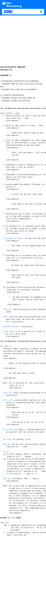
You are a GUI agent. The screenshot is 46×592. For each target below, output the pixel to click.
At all (6, 451)
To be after (8, 331)
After (5, 317)
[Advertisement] (23, 39)
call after (18, 238)
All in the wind (10, 429)
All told (7, 439)
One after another (11, 326)
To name (6, 238)
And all (6, 444)
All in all (8, 400)
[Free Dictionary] (12, 5)
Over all (7, 478)
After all (7, 309)
